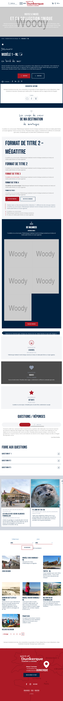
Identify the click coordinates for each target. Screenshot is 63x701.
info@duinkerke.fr (31, 670)
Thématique (15, 539)
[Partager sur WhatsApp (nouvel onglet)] (18, 82)
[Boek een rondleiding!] (53, 3)
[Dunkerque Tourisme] (35, 3)
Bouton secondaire (28, 199)
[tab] (25, 425)
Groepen (37, 690)
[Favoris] (56, 3)
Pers (32, 690)
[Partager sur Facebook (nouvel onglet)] (12, 82)
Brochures (27, 690)
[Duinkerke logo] (31, 658)
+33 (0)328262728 (31, 668)
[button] (59, 3)
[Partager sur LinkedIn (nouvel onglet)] (15, 82)
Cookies (31, 693)
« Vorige (5, 634)
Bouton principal (12, 199)
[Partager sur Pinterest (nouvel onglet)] (21, 82)
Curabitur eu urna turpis (12, 177)
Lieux (38, 539)
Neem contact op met (31, 675)
